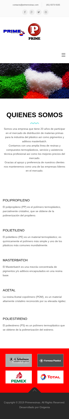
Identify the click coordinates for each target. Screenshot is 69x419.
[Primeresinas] (22, 32)
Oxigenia (45, 407)
